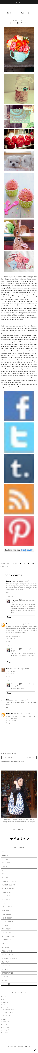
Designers (6, 866)
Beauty (5, 859)
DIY (3, 870)
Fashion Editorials (10, 881)
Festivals (6, 899)
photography (7, 955)
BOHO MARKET (19, 13)
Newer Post (7, 757)
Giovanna (14, 600)
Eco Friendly (7, 877)
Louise (8, 581)
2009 (5, 1030)
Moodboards (7, 940)
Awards (5, 855)
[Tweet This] (29, 563)
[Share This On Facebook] (21, 563)
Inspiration (6, 925)
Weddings (6, 984)
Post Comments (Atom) (17, 762)
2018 (5, 996)
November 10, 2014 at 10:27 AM (20, 669)
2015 (5, 1005)
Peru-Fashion (7, 951)
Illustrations (8, 921)
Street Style (7, 973)
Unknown (9, 713)
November (8, 1010)
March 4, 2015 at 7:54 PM (21, 700)
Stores (5, 969)
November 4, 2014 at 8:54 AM (21, 624)
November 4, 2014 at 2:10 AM (21, 581)
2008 (5, 1032)
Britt (8, 669)
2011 (4, 1024)
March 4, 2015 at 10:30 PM (22, 713)
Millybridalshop (11, 720)
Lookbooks (6, 932)
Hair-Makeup (7, 914)
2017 (5, 999)
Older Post (31, 757)
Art (3, 852)
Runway (5, 962)
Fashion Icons (8, 888)
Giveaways (6, 910)
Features (6, 896)
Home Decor (7, 918)
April (6, 1015)
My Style (6, 943)
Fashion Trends (8, 892)
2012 (5, 1022)
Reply (8, 592)
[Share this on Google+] (32, 563)
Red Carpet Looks (9, 958)
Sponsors (6, 965)
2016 (5, 1002)
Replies (10, 596)
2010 (5, 1027)
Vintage (5, 980)
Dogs (4, 874)
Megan (8, 624)
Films (4, 903)
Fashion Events (8, 885)
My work (5, 947)
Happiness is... (9, 1012)
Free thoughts (8, 907)
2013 (5, 1019)
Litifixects (9, 700)
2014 (5, 1007)
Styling (5, 976)
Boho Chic (6, 863)
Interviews (6, 929)
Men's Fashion (8, 936)
